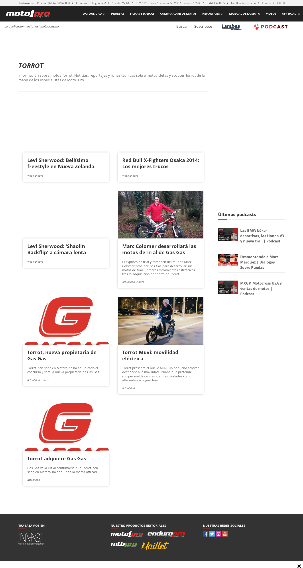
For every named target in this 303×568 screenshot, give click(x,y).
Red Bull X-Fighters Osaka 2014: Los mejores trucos (160, 163)
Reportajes (211, 14)
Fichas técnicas (142, 14)
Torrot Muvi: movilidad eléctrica (150, 355)
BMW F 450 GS (216, 3)
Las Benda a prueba (243, 3)
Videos (271, 14)
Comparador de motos (178, 14)
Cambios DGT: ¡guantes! (91, 3)
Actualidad (92, 14)
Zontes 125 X (192, 3)
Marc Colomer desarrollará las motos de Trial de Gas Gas (159, 249)
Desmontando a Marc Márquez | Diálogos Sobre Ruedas (259, 262)
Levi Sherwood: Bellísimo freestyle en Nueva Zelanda (60, 163)
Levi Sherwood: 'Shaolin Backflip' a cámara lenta (56, 249)
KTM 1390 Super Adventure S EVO (157, 3)
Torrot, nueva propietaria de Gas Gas (61, 355)
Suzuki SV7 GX (121, 3)
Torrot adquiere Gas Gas (56, 458)
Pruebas (117, 14)
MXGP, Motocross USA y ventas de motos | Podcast (261, 288)
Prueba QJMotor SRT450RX (53, 3)
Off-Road (289, 14)
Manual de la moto (244, 14)
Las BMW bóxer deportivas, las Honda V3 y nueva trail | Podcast (262, 236)
